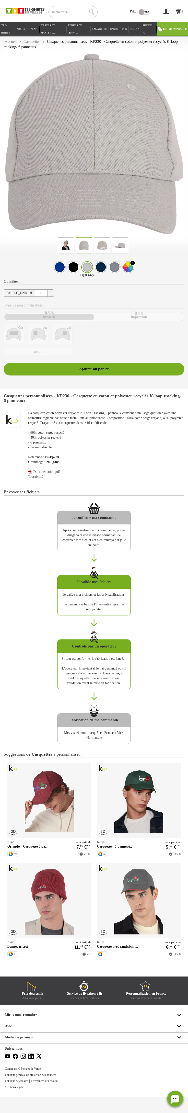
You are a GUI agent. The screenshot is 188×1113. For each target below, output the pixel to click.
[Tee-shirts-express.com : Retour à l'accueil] (25, 11)
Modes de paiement (19, 1037)
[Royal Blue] (60, 267)
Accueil (11, 41)
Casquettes (118, 29)
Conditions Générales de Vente (23, 1068)
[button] (175, 1099)
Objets (135, 29)
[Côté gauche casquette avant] (62, 334)
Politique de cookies (16, 1081)
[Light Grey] (87, 267)
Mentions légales (14, 1087)
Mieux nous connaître (21, 1015)
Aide (8, 1026)
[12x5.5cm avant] (14, 334)
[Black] (73, 267)
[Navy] (101, 267)
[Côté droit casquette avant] (38, 334)
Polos (20, 29)
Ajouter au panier (94, 369)
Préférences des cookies (45, 1081)
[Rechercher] (91, 12)
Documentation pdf (46, 472)
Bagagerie (99, 29)
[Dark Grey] (114, 267)
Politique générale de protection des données (30, 1075)
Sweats (33, 29)
